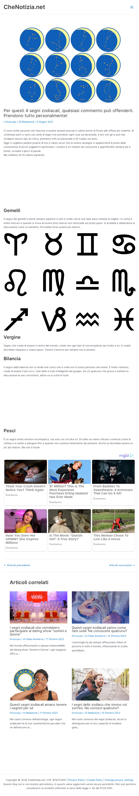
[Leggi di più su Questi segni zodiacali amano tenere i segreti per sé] (38, 684)
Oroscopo (10, 121)
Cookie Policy (95, 780)
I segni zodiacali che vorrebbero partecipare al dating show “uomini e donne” (38, 631)
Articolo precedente (17, 565)
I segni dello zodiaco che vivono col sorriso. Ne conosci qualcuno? (99, 706)
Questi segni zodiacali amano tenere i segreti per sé (38, 706)
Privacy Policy (76, 780)
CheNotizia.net (24, 6)
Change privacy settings (119, 780)
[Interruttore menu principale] (132, 7)
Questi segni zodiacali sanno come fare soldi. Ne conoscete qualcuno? (99, 629)
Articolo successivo (122, 565)
